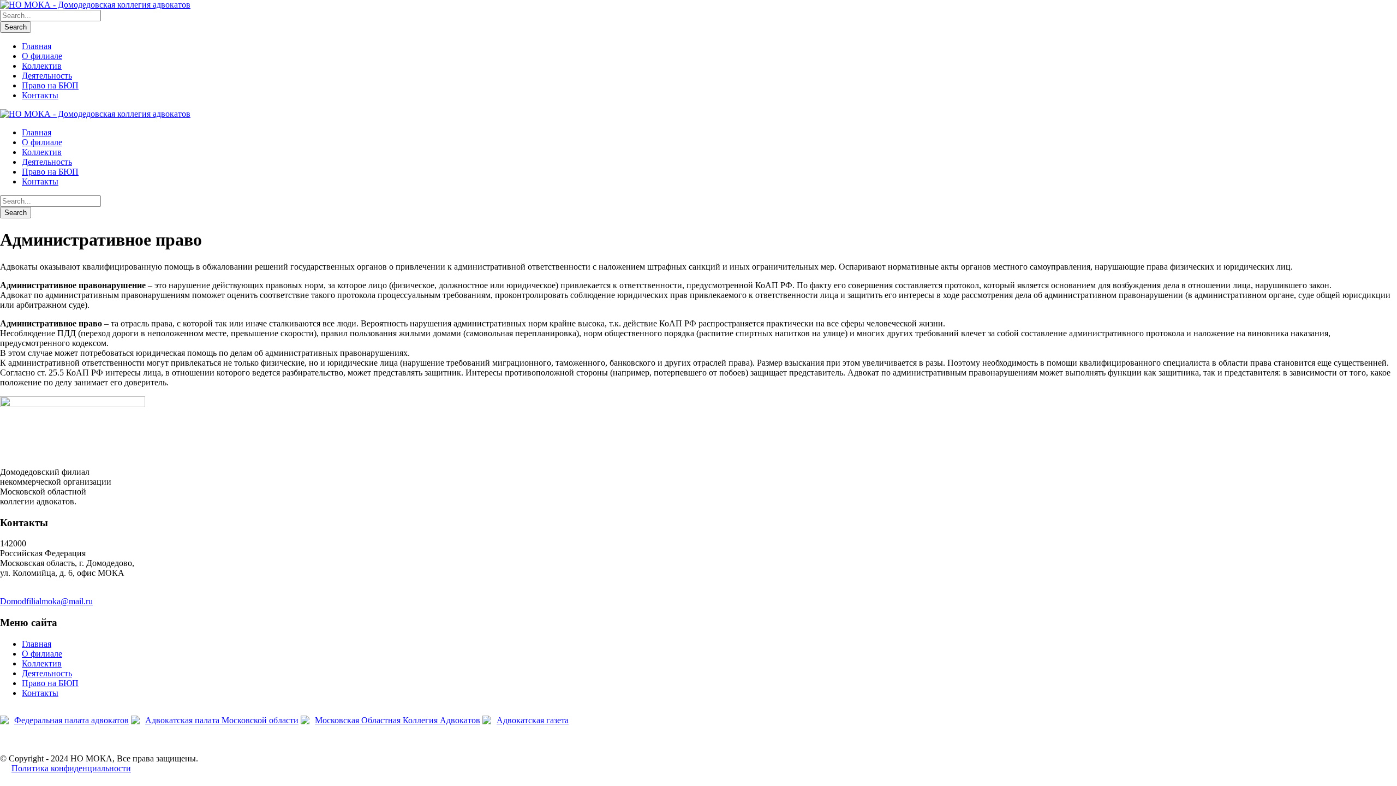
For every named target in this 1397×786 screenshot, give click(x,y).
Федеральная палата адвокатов (71, 720)
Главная (36, 46)
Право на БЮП (50, 85)
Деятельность (47, 75)
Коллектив (42, 65)
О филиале (42, 56)
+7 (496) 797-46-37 (34, 591)
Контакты (40, 95)
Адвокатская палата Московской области (221, 720)
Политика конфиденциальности (71, 768)
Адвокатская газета (533, 720)
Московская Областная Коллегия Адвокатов (397, 720)
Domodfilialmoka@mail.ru (46, 601)
